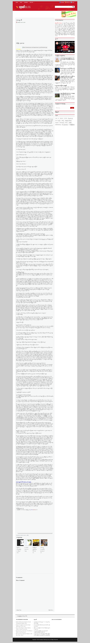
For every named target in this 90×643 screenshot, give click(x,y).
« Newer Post (18, 610)
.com (34, 509)
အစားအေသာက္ (58, 124)
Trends (61, 118)
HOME (17, 2)
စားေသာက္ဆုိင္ (58, 120)
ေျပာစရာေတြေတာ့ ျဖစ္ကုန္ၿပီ (61, 85)
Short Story (23, 535)
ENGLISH (31, 2)
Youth (65, 118)
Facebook (62, 2)
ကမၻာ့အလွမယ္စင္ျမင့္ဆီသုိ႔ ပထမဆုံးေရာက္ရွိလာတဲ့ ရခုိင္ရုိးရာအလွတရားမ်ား (68, 59)
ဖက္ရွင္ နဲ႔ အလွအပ (68, 120)
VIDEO (21, 2)
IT (58, 118)
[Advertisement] (35, 34)
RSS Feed (68, 2)
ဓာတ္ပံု (63, 120)
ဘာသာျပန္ (62, 122)
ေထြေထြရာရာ (72, 124)
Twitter (73, 2)
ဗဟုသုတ (56, 122)
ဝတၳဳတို (27, 535)
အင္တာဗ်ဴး (70, 122)
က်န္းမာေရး (70, 118)
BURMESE (26, 2)
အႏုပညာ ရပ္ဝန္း (65, 124)
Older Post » (50, 610)
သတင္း (66, 122)
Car (56, 118)
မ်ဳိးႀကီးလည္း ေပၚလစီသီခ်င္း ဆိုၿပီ (68, 68)
